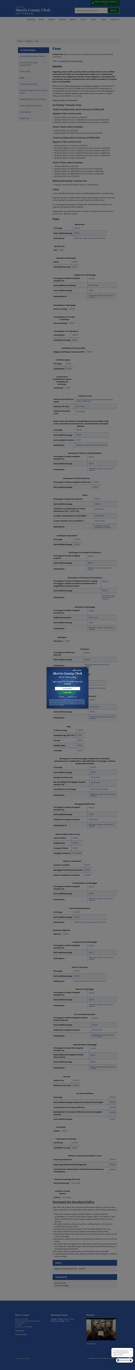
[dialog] (67, 687)
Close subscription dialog (88, 667)
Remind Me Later (72, 697)
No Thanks (61, 697)
